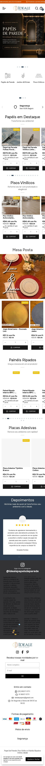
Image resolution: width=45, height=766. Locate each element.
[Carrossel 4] (22, 40)
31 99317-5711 (24, 694)
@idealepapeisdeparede (22, 571)
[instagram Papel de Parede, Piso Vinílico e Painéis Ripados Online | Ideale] (17, 652)
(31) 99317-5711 (24, 691)
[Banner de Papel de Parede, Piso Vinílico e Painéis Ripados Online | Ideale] (22, 276)
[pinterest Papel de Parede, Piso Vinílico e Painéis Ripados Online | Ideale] (27, 652)
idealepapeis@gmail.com (24, 698)
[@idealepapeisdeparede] (22, 565)
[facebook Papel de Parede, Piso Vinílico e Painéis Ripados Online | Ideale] (22, 652)
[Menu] (5, 8)
